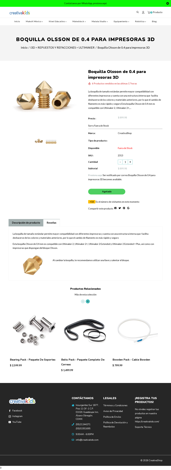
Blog (154, 21)
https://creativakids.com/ (147, 421)
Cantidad (93, 161)
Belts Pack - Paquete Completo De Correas (82, 362)
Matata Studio (99, 21)
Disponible (93, 148)
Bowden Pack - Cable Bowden (131, 359)
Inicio (17, 21)
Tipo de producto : (98, 140)
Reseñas (51, 222)
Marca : (92, 133)
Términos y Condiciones (115, 405)
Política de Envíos (112, 416)
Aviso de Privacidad (113, 411)
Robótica (140, 21)
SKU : (91, 155)
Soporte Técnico (143, 427)
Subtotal (93, 168)
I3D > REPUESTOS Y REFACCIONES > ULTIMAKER (62, 47)
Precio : (92, 118)
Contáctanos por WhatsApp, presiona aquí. (85, 3)
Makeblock (78, 21)
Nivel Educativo (57, 21)
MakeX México (34, 21)
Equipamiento (121, 21)
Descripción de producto (26, 222)
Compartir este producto (100, 208)
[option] (45, 93)
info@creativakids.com (87, 439)
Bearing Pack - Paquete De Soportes (32, 359)
